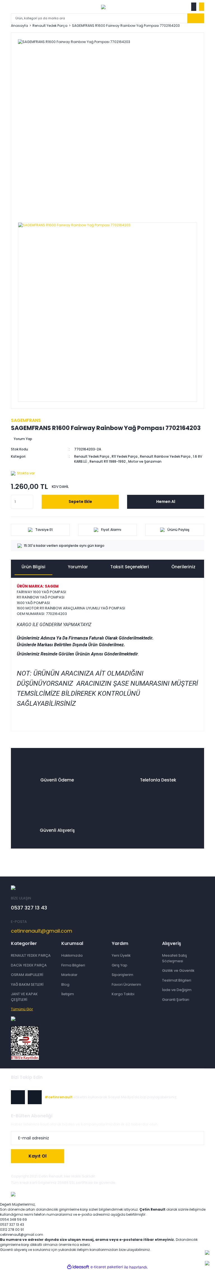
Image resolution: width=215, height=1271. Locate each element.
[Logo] (103, 6)
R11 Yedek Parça (124, 456)
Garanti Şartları (175, 999)
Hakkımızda (72, 955)
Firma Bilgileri (73, 965)
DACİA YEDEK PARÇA (29, 965)
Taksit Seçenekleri (129, 567)
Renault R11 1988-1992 (108, 461)
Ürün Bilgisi (33, 567)
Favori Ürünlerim (126, 984)
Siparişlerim (122, 974)
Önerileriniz (183, 567)
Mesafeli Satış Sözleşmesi (174, 958)
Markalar (69, 974)
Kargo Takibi (123, 994)
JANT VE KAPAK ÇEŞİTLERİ (24, 996)
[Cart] (201, 7)
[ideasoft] (78, 1267)
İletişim (67, 994)
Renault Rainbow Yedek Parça (165, 456)
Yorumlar (78, 567)
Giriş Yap (119, 965)
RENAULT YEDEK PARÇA (31, 955)
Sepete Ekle (80, 501)
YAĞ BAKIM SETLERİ (27, 984)
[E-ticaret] (106, 1267)
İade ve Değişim (176, 989)
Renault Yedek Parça (91, 456)
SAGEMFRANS (26, 420)
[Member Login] (193, 7)
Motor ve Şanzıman (145, 461)
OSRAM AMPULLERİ (27, 974)
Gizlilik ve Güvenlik (178, 970)
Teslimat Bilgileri (176, 980)
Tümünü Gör (22, 1009)
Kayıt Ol (37, 1156)
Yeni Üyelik (121, 955)
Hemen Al (165, 501)
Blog (65, 984)
